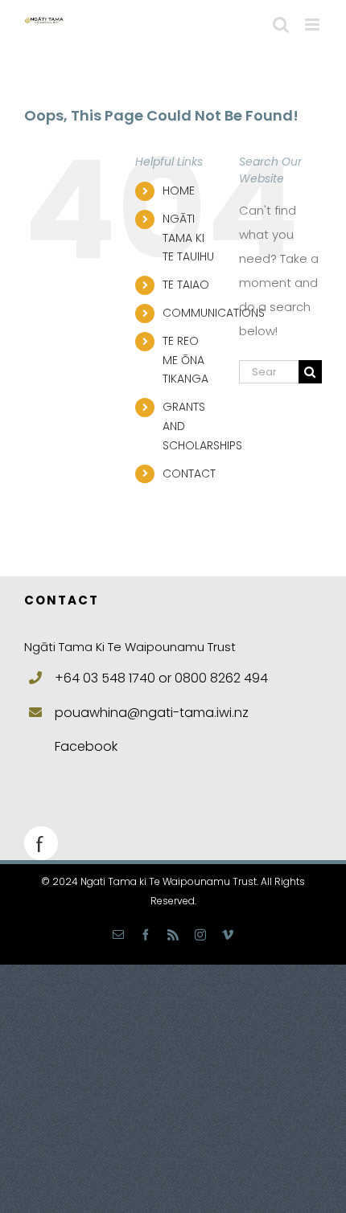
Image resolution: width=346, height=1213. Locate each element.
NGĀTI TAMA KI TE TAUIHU (188, 238)
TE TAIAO (186, 285)
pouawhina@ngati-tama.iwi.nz (152, 712)
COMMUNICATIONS (214, 313)
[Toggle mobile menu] (313, 24)
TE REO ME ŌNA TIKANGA (185, 360)
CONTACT (189, 473)
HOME (179, 190)
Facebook (86, 746)
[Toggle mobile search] (281, 24)
